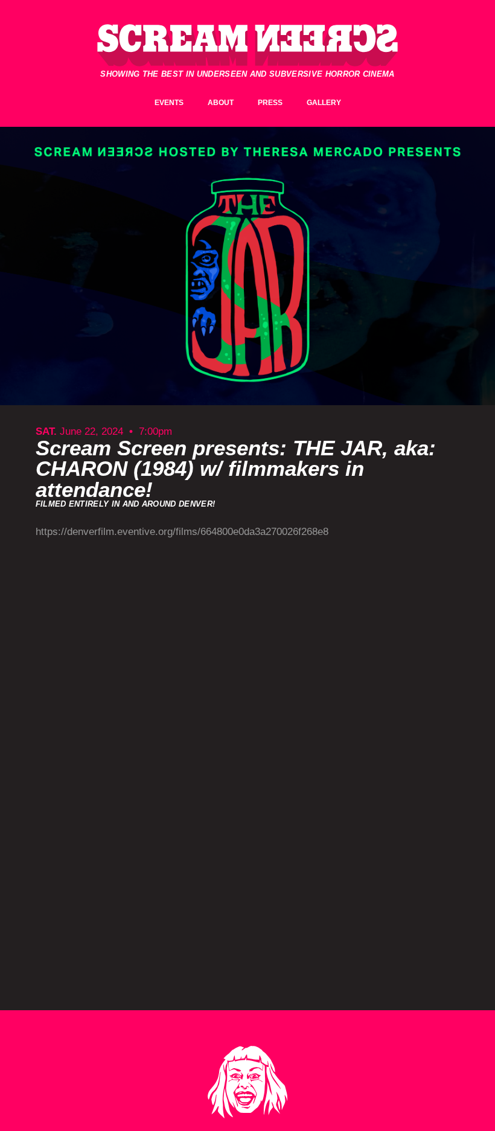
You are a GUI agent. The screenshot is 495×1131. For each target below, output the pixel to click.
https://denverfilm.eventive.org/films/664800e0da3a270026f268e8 (182, 531)
